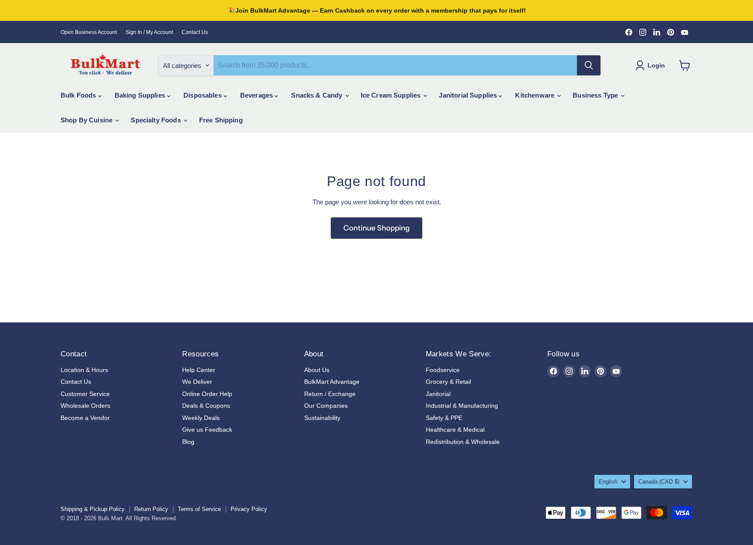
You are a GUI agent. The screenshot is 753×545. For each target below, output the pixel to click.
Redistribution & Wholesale (463, 441)
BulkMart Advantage (332, 381)
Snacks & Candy (317, 95)
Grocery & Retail (448, 381)
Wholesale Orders (85, 405)
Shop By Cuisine (87, 120)
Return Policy (151, 509)
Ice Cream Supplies (392, 95)
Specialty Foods (156, 120)
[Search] (588, 65)
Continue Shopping (376, 227)
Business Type (596, 95)
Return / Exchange (330, 393)
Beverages (257, 95)
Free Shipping (221, 120)
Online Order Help (207, 393)
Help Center (198, 369)
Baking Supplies (141, 95)
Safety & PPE (444, 417)
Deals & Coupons (206, 405)
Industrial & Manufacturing (462, 405)
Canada (658, 481)
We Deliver (197, 381)
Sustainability (322, 417)
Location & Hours (84, 369)
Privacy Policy (249, 509)
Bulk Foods (79, 95)
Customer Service (85, 393)
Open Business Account (89, 32)
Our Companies (326, 405)
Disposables (203, 95)
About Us (316, 369)
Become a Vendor (85, 417)
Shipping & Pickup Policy (93, 509)
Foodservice (443, 369)
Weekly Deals (201, 417)
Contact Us (195, 32)
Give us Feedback (207, 429)
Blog (188, 441)
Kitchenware (535, 95)
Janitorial (438, 393)
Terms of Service (199, 509)
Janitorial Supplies (469, 95)
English (608, 481)
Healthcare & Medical (455, 429)
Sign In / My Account (149, 32)
